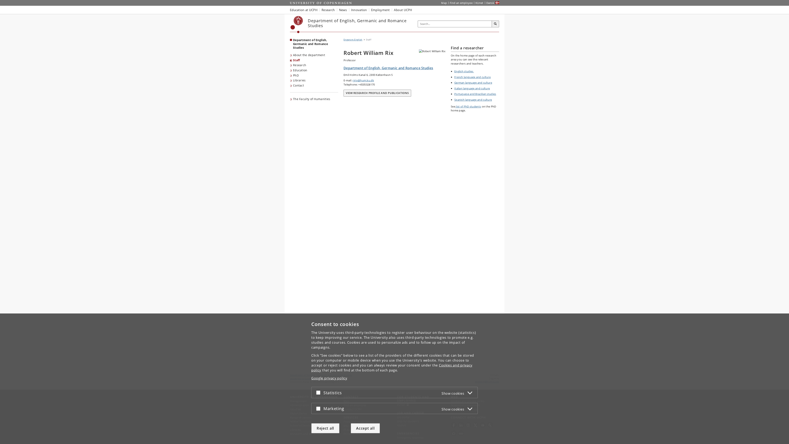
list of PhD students (468, 106)
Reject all (325, 428)
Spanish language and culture (473, 100)
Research (299, 65)
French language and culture (472, 77)
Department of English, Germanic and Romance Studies (310, 44)
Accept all (365, 428)
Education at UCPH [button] (303, 10)
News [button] (343, 10)
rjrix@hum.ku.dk (363, 80)
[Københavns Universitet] (297, 24)
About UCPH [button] (403, 10)
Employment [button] (380, 10)
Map (444, 3)
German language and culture (473, 82)
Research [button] (328, 10)
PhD (296, 75)
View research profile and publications (377, 93)
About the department (309, 55)
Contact (298, 85)
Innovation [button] (359, 10)
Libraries (299, 80)
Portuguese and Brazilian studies (475, 94)
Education (300, 70)
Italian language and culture (472, 88)
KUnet (479, 3)
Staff (296, 60)
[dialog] (394, 378)
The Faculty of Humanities (311, 99)
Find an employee (461, 3)
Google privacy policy (329, 378)
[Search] (495, 24)
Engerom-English (353, 39)
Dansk (490, 3)
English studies (464, 71)
